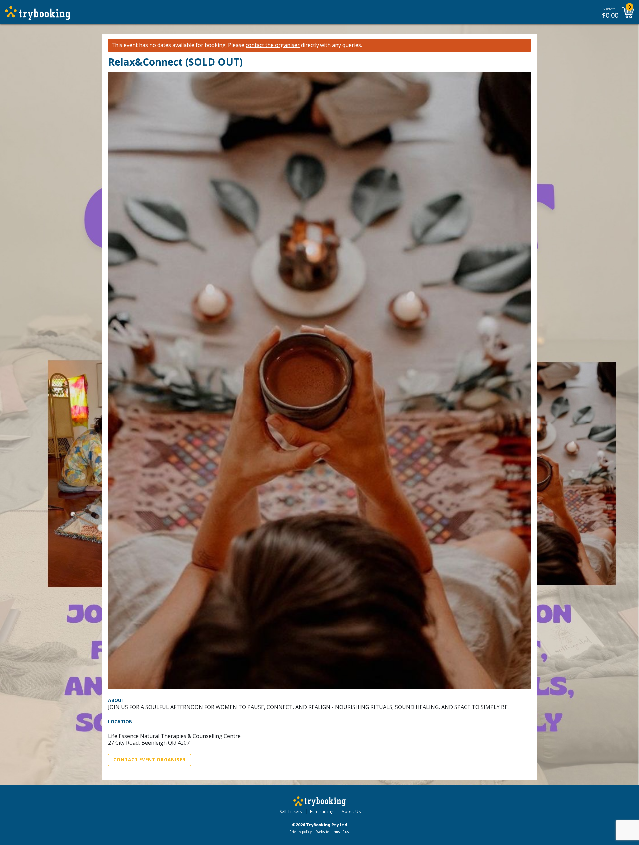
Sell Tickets (291, 811)
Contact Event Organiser (149, 760)
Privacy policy (300, 831)
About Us (351, 811)
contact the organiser (273, 45)
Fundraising (322, 811)
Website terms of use (333, 831)
